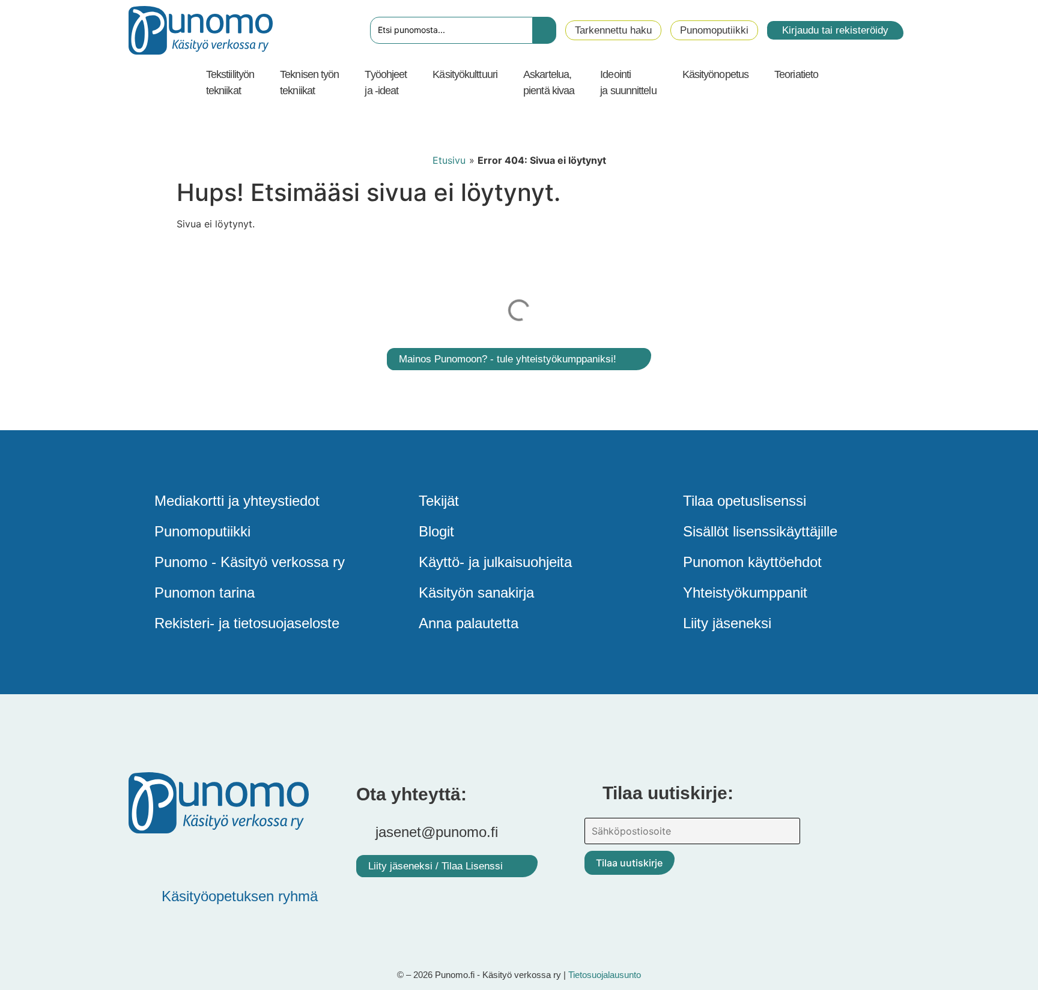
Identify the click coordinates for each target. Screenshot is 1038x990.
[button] (237, 83)
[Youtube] (216, 857)
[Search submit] (544, 30)
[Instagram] (252, 857)
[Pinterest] (180, 857)
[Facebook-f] (144, 857)
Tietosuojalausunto (604, 975)
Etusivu (449, 160)
